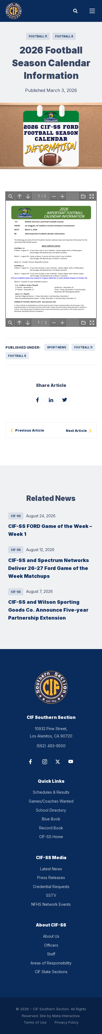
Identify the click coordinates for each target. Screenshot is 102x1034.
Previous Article (29, 430)
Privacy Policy (66, 1022)
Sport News (56, 347)
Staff (51, 954)
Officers (51, 945)
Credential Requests (51, 886)
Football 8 (64, 36)
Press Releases (51, 877)
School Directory (51, 810)
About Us (51, 936)
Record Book (51, 828)
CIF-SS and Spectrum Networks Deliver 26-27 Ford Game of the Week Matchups (48, 568)
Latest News (51, 868)
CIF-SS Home (51, 836)
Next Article (76, 430)
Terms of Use (35, 1022)
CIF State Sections (51, 971)
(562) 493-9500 (51, 745)
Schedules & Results (51, 792)
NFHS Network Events (51, 904)
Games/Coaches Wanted (51, 801)
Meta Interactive (66, 1016)
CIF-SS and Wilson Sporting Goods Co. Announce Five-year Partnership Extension (48, 610)
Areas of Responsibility (51, 963)
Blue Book (51, 819)
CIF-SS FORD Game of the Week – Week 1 (50, 530)
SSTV (51, 895)
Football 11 (38, 36)
